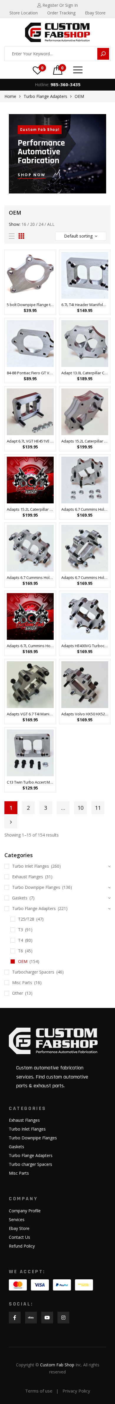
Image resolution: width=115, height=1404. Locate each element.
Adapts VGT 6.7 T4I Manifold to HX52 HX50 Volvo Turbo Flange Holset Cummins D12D (30, 714)
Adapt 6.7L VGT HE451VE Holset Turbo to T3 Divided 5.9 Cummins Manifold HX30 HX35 (30, 441)
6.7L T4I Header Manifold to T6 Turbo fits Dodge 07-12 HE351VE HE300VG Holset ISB (84, 304)
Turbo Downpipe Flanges (36, 887)
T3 (20, 929)
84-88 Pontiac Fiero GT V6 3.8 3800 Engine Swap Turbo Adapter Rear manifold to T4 (30, 372)
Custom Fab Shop (57, 1365)
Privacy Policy (76, 1391)
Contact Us (19, 1237)
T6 (20, 951)
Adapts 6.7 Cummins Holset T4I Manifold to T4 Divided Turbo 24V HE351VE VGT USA (84, 509)
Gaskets (19, 898)
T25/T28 (26, 919)
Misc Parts (22, 982)
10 (80, 807)
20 (32, 224)
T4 (20, 940)
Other (17, 993)
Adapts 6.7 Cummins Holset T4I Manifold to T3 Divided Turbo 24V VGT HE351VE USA (30, 577)
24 (41, 224)
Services (16, 1219)
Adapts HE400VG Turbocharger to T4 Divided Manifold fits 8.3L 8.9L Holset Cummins (84, 645)
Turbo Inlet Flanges (30, 866)
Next (10, 822)
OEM (22, 961)
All (51, 224)
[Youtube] (47, 1317)
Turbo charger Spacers (30, 1164)
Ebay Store (19, 1228)
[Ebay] (31, 1317)
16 (24, 224)
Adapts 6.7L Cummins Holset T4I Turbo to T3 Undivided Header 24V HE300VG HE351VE (30, 645)
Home (10, 96)
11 (98, 807)
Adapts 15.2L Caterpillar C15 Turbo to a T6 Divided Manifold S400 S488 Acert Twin (30, 509)
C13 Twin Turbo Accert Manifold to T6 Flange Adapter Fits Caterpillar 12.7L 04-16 (30, 782)
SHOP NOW (32, 174)
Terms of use (38, 1391)
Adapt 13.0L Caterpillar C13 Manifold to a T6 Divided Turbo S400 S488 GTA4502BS (84, 372)
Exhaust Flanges (27, 876)
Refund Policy (22, 1246)
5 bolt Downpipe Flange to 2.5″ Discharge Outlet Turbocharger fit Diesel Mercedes (30, 304)
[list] (11, 236)
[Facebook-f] (15, 1317)
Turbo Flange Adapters (45, 96)
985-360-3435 (65, 84)
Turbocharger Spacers (33, 972)
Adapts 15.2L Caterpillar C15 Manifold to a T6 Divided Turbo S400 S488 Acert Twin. (84, 441)
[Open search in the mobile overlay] (57, 54)
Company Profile (25, 1210)
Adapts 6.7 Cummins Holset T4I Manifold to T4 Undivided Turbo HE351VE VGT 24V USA (84, 577)
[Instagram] (63, 1317)
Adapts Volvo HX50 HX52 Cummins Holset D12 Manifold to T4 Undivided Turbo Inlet (84, 714)
